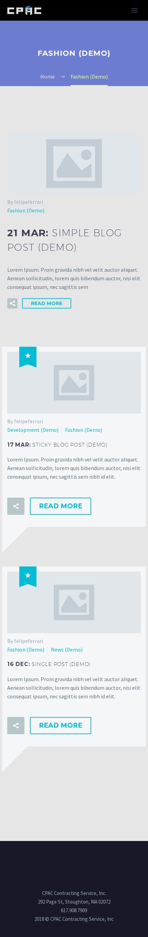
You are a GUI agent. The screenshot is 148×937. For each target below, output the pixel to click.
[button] (12, 303)
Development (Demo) (33, 429)
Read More (46, 303)
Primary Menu (134, 10)
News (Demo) (67, 649)
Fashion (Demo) (25, 210)
